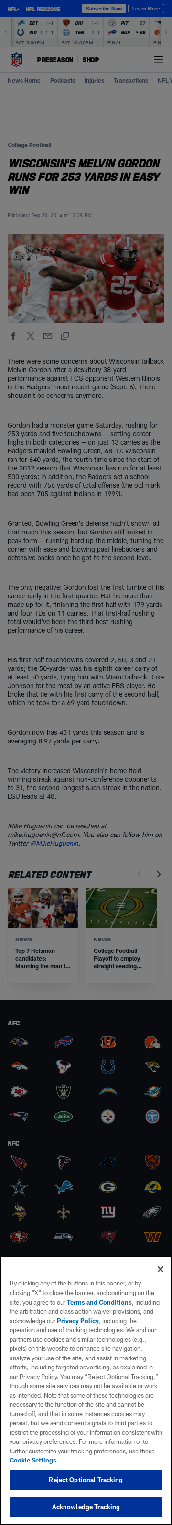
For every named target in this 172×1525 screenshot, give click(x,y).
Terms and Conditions (99, 1302)
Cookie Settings (33, 1460)
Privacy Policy (78, 1321)
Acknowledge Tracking (86, 1507)
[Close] (160, 1269)
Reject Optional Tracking (86, 1479)
